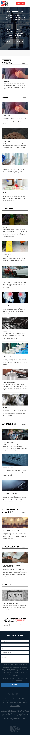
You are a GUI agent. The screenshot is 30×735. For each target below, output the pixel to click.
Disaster (6, 585)
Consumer (7, 209)
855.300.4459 (15, 41)
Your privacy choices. (15, 705)
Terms (24, 678)
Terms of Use (13, 698)
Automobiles (9, 424)
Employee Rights (10, 547)
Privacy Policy (22, 698)
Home (3, 53)
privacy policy (19, 680)
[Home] (5, 3)
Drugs (5, 97)
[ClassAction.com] (15, 729)
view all (24, 63)
